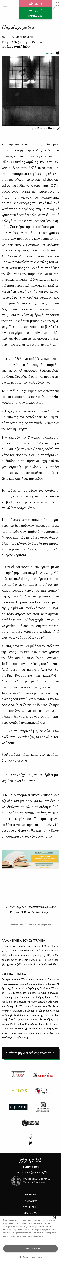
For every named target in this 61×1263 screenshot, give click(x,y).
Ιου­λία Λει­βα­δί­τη (29, 1001)
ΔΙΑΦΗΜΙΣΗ (30, 1213)
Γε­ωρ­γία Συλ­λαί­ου (27, 1015)
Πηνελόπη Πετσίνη (47, 128)
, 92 (30, 1160)
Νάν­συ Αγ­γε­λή (23, 984)
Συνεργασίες (30, 1207)
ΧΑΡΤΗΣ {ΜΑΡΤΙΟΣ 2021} (17, 37)
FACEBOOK (30, 1194)
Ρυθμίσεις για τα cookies (31, 1257)
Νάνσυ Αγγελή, (31, 907)
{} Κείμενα (22, 42)
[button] (54, 1217)
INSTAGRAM (30, 1200)
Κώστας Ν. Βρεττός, (29, 912)
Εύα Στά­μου (48, 1010)
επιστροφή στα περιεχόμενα (30, 924)
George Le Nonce (29, 979)
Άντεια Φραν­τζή (25, 1028)
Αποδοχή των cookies (30, 1248)
